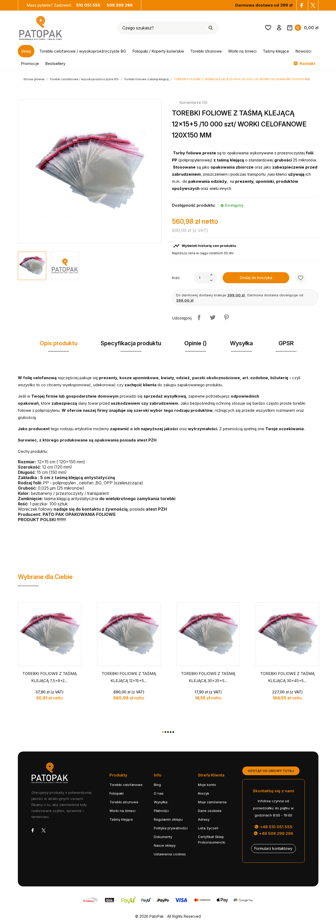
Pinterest (226, 317)
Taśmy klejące (276, 51)
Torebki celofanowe (126, 785)
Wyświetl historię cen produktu (204, 246)
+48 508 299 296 (275, 833)
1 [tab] (163, 732)
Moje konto (207, 785)
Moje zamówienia (212, 802)
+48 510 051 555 (275, 826)
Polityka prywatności (171, 828)
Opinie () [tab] (195, 343)
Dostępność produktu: (194, 205)
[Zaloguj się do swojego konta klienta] (279, 28)
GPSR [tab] (286, 343)
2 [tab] (165, 732)
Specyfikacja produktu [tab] (131, 343)
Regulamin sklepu (168, 819)
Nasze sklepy (165, 845)
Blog (157, 785)
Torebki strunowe (206, 51)
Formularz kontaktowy (273, 848)
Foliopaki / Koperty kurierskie (158, 51)
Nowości (303, 51)
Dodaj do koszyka (256, 277)
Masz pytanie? (63, 5)
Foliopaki (116, 793)
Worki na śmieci (242, 51)
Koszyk (203, 793)
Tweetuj (212, 317)
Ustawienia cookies (170, 854)
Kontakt (307, 63)
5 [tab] (173, 732)
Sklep (26, 51)
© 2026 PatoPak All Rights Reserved (168, 916)
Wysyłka (160, 802)
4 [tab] (170, 732)
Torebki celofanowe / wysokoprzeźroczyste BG (82, 51)
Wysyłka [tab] (241, 343)
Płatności (161, 811)
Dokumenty (163, 837)
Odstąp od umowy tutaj (271, 771)
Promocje (30, 63)
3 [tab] (168, 732)
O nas (159, 793)
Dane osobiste (210, 811)
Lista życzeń (208, 828)
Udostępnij (199, 317)
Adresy (203, 819)
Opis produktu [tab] (58, 343)
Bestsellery (55, 63)
